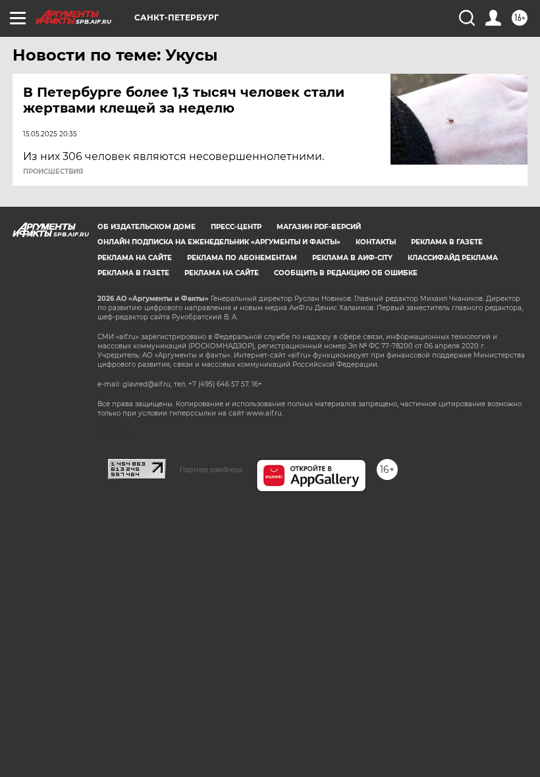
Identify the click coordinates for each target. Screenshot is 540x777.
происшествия (53, 172)
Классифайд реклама (453, 258)
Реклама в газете (447, 242)
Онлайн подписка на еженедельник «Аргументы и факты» (218, 242)
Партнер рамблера (211, 469)
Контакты (376, 242)
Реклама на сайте (134, 258)
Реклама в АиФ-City (352, 258)
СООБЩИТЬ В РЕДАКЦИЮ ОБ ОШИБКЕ (346, 273)
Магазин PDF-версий (319, 227)
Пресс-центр (236, 227)
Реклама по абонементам (242, 258)
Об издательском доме (146, 227)
